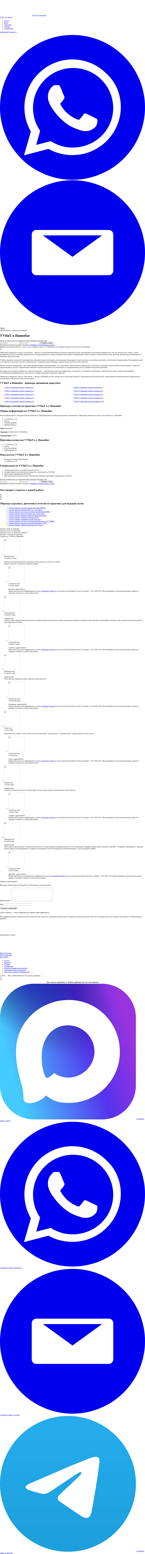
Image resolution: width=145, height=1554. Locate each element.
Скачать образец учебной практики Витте (23, 517)
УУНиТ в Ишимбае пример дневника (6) (88, 394)
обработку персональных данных (43, 345)
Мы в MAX (4, 957)
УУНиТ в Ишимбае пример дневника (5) (19, 394)
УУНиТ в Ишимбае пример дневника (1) (19, 387)
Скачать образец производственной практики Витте (27, 516)
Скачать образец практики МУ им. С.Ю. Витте (25, 510)
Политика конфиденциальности (15, 968)
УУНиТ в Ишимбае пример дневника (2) (88, 387)
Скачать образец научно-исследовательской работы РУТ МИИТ (31, 521)
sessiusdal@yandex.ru (48, 591)
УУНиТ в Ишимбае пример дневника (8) (88, 398)
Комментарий (5, 900)
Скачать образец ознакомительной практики (24, 519)
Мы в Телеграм (5, 953)
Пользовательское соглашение (15, 970)
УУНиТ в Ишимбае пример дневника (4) (88, 391)
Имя (1, 904)
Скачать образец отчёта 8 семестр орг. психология (26, 514)
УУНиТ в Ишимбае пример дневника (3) (19, 391)
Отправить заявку (46, 343)
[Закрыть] (1, 980)
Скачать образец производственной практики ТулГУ (27, 523)
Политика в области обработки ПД (17, 972)
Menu (2, 328)
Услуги (6, 21)
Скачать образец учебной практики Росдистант (25, 525)
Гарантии (7, 25)
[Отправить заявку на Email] (72, 324)
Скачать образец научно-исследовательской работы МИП (29, 512)
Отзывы (7, 26)
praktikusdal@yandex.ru (8, 32)
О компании (8, 28)
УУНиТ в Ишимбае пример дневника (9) (19, 401)
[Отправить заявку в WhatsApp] (72, 179)
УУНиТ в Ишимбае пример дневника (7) (19, 398)
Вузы (6, 23)
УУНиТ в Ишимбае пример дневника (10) (88, 401)
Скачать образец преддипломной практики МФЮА (27, 508)
